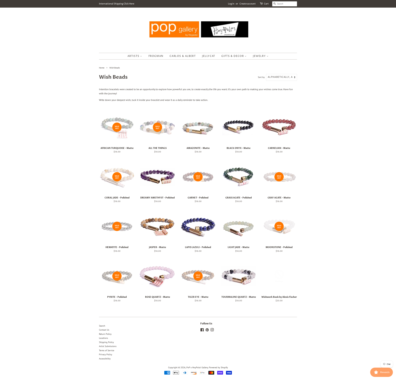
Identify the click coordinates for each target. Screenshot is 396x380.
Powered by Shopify (218, 367)
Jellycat (208, 56)
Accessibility (105, 358)
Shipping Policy (106, 342)
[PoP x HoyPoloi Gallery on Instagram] (212, 330)
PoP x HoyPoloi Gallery (197, 367)
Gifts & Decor (233, 56)
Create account (247, 3)
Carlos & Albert (183, 56)
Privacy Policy (105, 354)
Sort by (261, 77)
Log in (231, 3)
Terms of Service (106, 350)
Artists (133, 56)
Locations (103, 338)
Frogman (155, 56)
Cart (266, 3)
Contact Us (104, 329)
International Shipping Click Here (116, 3)
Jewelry (260, 56)
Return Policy (105, 334)
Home (101, 68)
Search (102, 325)
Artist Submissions (107, 346)
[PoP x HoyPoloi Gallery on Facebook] (202, 330)
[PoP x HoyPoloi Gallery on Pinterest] (207, 330)
